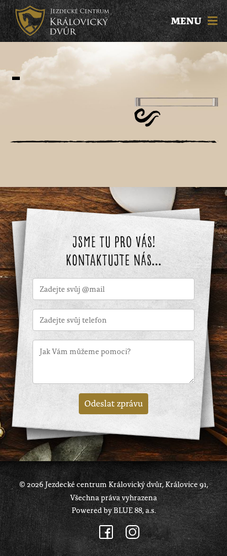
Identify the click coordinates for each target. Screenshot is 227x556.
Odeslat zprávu (113, 403)
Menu (187, 21)
